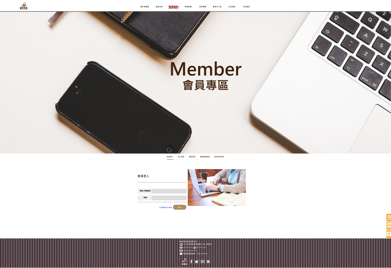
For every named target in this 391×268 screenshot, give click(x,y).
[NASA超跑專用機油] (174, 7)
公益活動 (231, 7)
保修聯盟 (202, 7)
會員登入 (170, 157)
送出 (179, 207)
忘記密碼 (162, 207)
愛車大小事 (217, 7)
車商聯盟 (188, 7)
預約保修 (192, 157)
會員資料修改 (219, 157)
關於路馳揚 (144, 7)
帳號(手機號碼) (146, 191)
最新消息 (159, 7)
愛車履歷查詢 (205, 157)
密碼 (146, 197)
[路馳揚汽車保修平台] (24, 5)
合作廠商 (246, 7)
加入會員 (181, 157)
